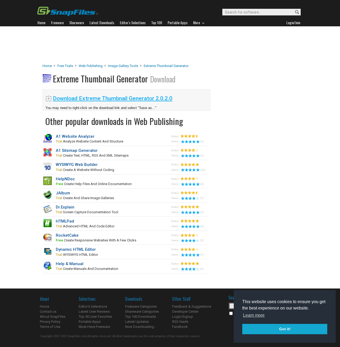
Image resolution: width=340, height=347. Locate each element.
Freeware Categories (141, 306)
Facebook (180, 327)
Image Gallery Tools (123, 66)
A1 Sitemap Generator (77, 150)
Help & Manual (69, 263)
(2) (201, 183)
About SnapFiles (52, 317)
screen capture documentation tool (87, 212)
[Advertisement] (170, 45)
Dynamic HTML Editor (76, 249)
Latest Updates (137, 322)
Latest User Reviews (94, 311)
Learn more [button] (254, 315)
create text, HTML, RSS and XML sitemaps (92, 155)
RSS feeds (180, 322)
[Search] (294, 12)
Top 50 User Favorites (95, 317)
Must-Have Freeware (94, 327)
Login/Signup (182, 317)
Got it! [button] (285, 329)
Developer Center (185, 311)
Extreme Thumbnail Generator (166, 66)
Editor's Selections (93, 306)
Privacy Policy (50, 322)
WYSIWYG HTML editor (77, 255)
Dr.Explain (65, 207)
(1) (201, 141)
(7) (201, 198)
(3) (201, 240)
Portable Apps (90, 322)
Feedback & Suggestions (191, 306)
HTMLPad (65, 221)
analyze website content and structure (89, 141)
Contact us (48, 311)
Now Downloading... (140, 327)
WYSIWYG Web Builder (77, 164)
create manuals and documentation (87, 269)
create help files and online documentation (94, 184)
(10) (202, 169)
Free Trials (65, 66)
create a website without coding (85, 170)
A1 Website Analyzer (75, 136)
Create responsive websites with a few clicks (96, 240)
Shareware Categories (142, 311)
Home (47, 66)
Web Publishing (91, 66)
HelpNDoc (65, 179)
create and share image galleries (85, 198)
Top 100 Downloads (140, 317)
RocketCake (67, 235)
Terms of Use (50, 327)
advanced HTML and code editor (85, 226)
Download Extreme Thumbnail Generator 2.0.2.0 (112, 98)
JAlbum (63, 193)
